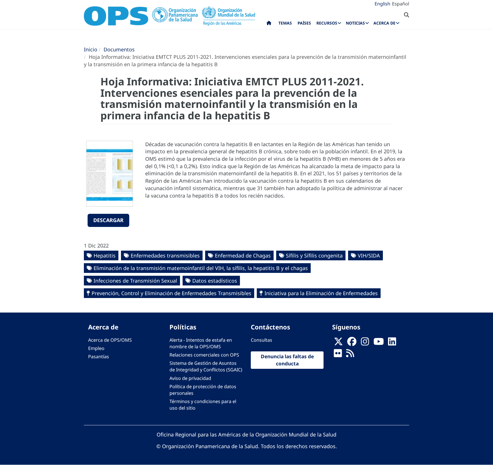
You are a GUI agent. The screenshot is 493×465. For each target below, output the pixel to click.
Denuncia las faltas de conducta (287, 360)
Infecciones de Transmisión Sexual (135, 280)
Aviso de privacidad (190, 378)
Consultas (261, 340)
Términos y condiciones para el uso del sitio (202, 404)
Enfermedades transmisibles (165, 255)
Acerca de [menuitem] (384, 23)
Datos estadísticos (214, 280)
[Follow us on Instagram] (365, 343)
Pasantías (98, 356)
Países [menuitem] (304, 23)
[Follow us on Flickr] (338, 355)
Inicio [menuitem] (268, 24)
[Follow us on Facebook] (351, 343)
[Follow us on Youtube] (378, 343)
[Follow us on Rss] (350, 355)
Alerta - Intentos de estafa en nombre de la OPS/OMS (200, 343)
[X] (338, 343)
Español (400, 4)
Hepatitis (105, 255)
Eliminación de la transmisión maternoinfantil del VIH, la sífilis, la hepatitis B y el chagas (201, 268)
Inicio (90, 49)
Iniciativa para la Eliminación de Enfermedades (321, 293)
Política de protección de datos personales (202, 389)
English (382, 4)
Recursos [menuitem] (326, 23)
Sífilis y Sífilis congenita (314, 255)
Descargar (108, 220)
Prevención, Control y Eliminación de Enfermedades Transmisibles (171, 293)
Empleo (96, 348)
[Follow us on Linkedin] (392, 343)
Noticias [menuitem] (355, 23)
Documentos (119, 49)
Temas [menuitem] (285, 23)
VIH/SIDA (369, 255)
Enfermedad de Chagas (243, 255)
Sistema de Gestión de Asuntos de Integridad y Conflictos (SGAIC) (205, 366)
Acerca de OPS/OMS (110, 340)
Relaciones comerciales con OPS (204, 355)
